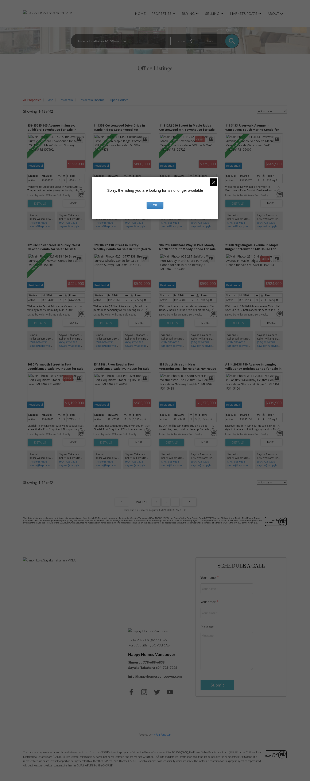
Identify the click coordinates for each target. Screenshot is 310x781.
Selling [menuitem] (212, 13)
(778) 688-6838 (38, 222)
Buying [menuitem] (188, 13)
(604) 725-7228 (68, 222)
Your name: (209, 577)
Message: (207, 626)
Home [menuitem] (140, 13)
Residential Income (92, 100)
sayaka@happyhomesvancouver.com (81, 226)
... (175, 502)
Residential (66, 100)
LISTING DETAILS (40, 203)
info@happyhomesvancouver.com (155, 676)
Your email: (209, 602)
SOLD (236, 30)
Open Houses (119, 100)
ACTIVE (220, 30)
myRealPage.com (161, 734)
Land (50, 100)
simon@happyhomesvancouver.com (51, 226)
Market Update (243, 13)
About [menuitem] (273, 13)
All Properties (32, 100)
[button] (131, 692)
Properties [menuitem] (161, 13)
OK (155, 205)
